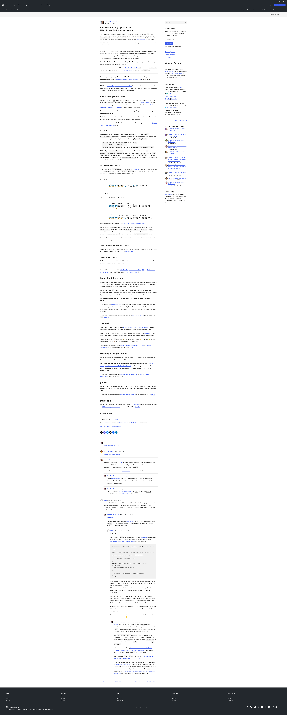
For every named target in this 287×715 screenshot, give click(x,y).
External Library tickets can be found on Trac (119, 86)
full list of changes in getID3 (128, 394)
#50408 (137, 407)
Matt (229, 696)
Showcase (63, 693)
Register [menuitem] (284, 1)
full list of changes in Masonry (128, 374)
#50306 (117, 419)
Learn (118, 693)
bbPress (230, 698)
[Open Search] (271, 5)
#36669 (106, 317)
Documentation (120, 696)
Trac (117, 272)
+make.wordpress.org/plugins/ (112, 445)
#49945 (153, 394)
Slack (181, 87)
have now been (122, 491)
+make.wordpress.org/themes (112, 454)
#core (169, 93)
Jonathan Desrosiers (111, 21)
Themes (63, 696)
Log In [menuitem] (280, 1)
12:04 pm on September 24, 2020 (121, 530)
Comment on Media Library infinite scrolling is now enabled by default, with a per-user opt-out (177, 159)
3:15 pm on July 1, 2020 (119, 451)
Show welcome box (274, 14)
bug (113, 290)
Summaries (174, 99)
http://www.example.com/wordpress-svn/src (122, 541)
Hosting (8, 698)
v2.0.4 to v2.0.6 (135, 417)
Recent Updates (170, 52)
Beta (136, 467)
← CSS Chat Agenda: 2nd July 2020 (111, 682)
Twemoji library (148, 333)
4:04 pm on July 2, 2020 (125, 488)
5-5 (101, 426)
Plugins (63, 698)
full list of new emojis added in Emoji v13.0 (132, 345)
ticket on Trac (130, 521)
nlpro (105, 500)
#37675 (126, 376)
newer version (126, 471)
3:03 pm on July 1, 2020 (122, 443)
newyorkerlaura (123, 422)
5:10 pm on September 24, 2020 (134, 622)
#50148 (131, 347)
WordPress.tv (121, 700)
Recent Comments (170, 54)
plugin (139, 68)
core (148, 669)
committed (130, 491)
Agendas (167, 99)
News (7, 696)
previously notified (116, 304)
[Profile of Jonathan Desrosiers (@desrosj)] (102, 23)
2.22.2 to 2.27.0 (134, 404)
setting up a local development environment (128, 79)
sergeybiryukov (141, 39)
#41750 (126, 272)
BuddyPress (230, 700)
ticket (101, 317)
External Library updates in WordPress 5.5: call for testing (117, 29)
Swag (174, 700)
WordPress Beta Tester (131, 68)
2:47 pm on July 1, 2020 (110, 23)
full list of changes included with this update (132, 270)
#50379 (131, 272)
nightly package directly (126, 70)
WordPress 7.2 (169, 71)
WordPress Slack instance (123, 664)
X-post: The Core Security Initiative (177, 178)
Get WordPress (280, 5)
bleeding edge (153, 68)
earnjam (106, 422)
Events (173, 696)
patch (110, 523)
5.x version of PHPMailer (143, 102)
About (7, 693)
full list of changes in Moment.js (111, 407)
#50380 (136, 272)
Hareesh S (107, 460)
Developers (119, 698)
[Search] (185, 22)
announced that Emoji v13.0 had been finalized (136, 327)
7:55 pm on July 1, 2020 (125, 475)
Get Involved (175, 693)
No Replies (168, 57)
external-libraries (116, 426)
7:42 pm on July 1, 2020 (115, 460)
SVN (130, 656)
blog (115, 339)
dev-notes (107, 426)
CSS (141, 546)
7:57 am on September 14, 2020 (114, 500)
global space (136, 169)
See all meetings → (181, 120)
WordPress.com (231, 693)
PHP (114, 100)
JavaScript (134, 546)
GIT (125, 656)
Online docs (143, 537)
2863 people (168, 194)
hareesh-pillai (116, 478)
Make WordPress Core (13, 9)
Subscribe (169, 43)
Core (148, 34)
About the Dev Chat (170, 96)
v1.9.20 (120, 462)
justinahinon (134, 422)
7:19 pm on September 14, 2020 (127, 514)
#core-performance (172, 107)
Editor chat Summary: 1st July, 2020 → (145, 682)
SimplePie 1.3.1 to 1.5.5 (138, 315)
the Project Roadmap (178, 73)
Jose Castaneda (108, 451)
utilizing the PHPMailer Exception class (134, 223)
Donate (174, 698)
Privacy (8, 700)
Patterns (63, 700)
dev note (148, 491)
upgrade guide (129, 251)
